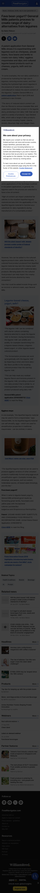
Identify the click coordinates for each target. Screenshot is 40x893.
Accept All (26, 174)
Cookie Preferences (11, 175)
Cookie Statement (25, 168)
